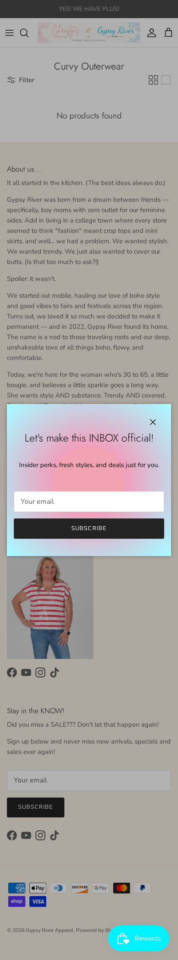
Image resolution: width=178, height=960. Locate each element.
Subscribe (88, 528)
